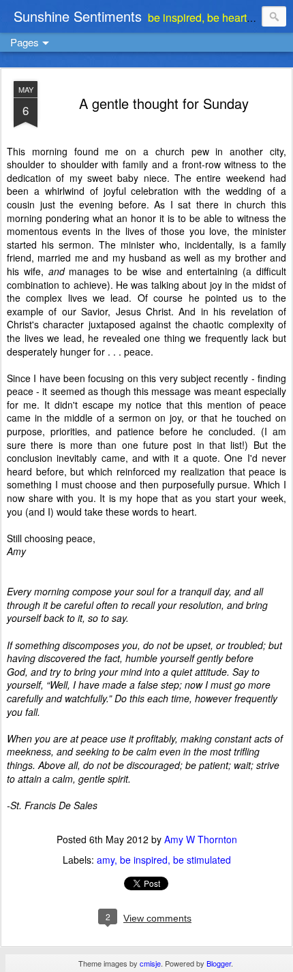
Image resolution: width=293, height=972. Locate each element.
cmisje (150, 963)
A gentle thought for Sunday (164, 103)
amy (105, 859)
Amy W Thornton (200, 839)
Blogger (218, 963)
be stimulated (202, 859)
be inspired (144, 859)
